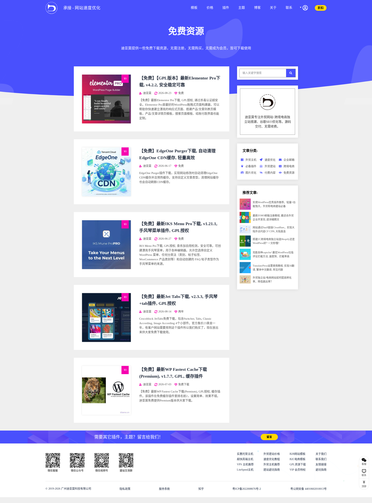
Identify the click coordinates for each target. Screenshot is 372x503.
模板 (194, 8)
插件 (225, 8)
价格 (210, 8)
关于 (273, 8)
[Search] (290, 73)
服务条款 (164, 488)
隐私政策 (125, 488)
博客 (257, 8)
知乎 (201, 488)
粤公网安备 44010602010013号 (308, 488)
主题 (241, 8)
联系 (289, 8)
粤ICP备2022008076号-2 (246, 488)
